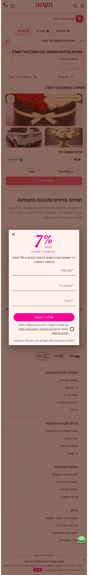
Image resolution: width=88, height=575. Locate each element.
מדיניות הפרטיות (48, 329)
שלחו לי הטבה (44, 317)
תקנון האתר (32, 329)
